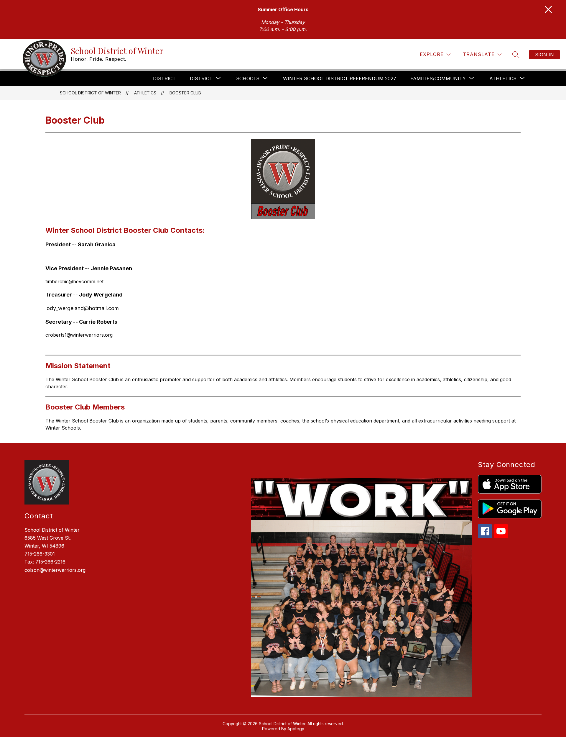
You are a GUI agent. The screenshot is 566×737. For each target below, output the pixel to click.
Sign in (544, 55)
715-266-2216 (50, 562)
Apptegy (295, 728)
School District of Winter (90, 92)
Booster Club (185, 92)
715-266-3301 (39, 554)
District (164, 78)
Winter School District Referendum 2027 (339, 78)
